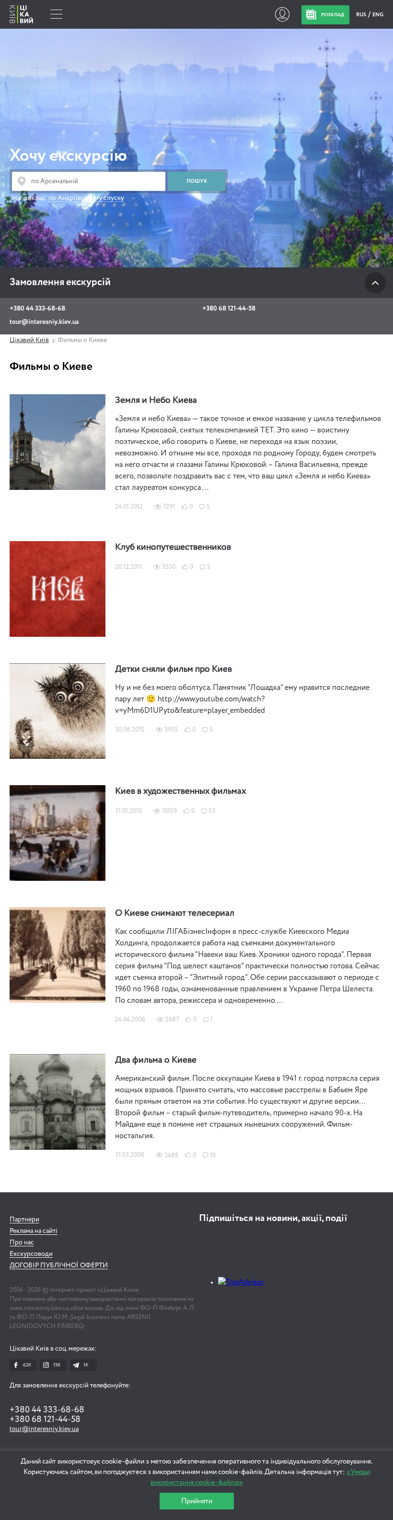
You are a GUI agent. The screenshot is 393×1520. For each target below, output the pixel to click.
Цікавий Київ (29, 340)
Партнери (24, 1219)
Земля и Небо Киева (156, 400)
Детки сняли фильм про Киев (173, 669)
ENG (377, 14)
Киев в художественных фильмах (180, 791)
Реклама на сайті (34, 1231)
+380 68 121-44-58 (228, 308)
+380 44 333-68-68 (37, 308)
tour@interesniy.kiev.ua (44, 322)
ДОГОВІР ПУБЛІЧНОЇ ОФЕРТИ (59, 1265)
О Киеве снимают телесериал (174, 913)
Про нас (22, 1242)
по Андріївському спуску (86, 198)
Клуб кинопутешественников (173, 547)
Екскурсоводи (31, 1254)
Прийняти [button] (196, 1501)
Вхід (282, 14)
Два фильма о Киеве (155, 1060)
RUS (361, 14)
